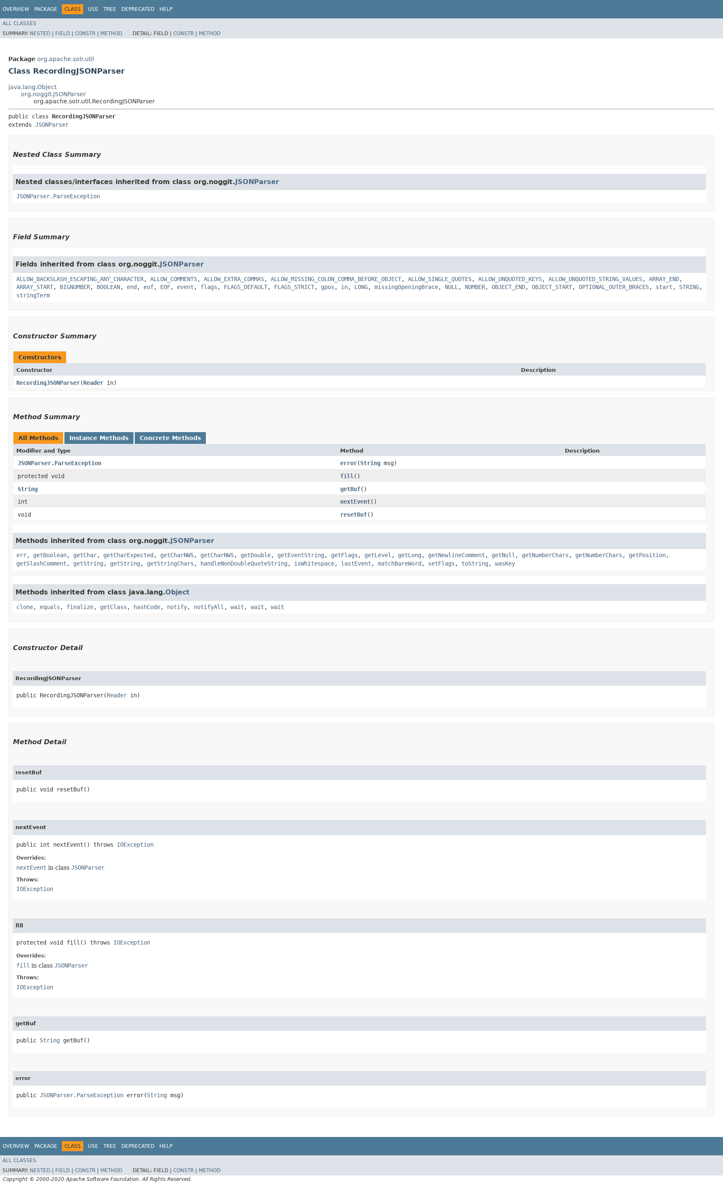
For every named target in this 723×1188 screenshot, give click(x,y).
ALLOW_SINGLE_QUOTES (440, 279)
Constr (85, 33)
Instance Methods (98, 438)
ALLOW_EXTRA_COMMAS (234, 279)
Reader (93, 382)
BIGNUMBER (75, 287)
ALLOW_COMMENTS (173, 279)
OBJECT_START (552, 287)
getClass (113, 607)
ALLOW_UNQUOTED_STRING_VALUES (595, 279)
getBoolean (50, 555)
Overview (16, 9)
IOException (135, 844)
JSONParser (52, 124)
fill (347, 476)
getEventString (300, 555)
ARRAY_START (34, 287)
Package (45, 9)
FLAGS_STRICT (294, 287)
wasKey (505, 563)
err (21, 555)
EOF (165, 287)
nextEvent (355, 501)
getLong (409, 555)
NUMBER (475, 287)
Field (62, 33)
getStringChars (170, 563)
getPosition (647, 555)
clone (24, 607)
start (664, 287)
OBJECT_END (508, 287)
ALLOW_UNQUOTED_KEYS (510, 279)
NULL (451, 287)
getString (88, 563)
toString (474, 563)
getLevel (377, 555)
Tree (109, 9)
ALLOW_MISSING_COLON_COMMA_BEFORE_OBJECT (336, 279)
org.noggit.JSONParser (53, 94)
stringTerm (33, 295)
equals (50, 607)
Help (165, 9)
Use (93, 9)
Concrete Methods (170, 438)
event (185, 287)
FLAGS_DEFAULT (245, 287)
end (132, 287)
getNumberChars (545, 555)
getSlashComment (41, 563)
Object (177, 592)
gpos (327, 287)
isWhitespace (314, 563)
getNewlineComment (456, 555)
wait (237, 607)
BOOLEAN (108, 287)
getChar (85, 555)
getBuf (350, 489)
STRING (689, 287)
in (344, 287)
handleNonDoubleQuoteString (243, 563)
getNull (503, 555)
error (348, 463)
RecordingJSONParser (48, 382)
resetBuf (353, 514)
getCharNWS (177, 555)
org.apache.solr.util (65, 59)
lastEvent (356, 563)
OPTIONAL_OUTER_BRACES (614, 287)
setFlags (441, 563)
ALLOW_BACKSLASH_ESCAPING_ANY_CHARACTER (80, 279)
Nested (40, 33)
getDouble (256, 555)
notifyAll (209, 607)
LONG (361, 287)
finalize (80, 607)
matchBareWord (399, 563)
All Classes (19, 23)
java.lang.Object (32, 87)
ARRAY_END (664, 279)
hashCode (146, 607)
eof (149, 287)
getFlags (344, 555)
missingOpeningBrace (406, 287)
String (370, 463)
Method (111, 33)
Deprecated (137, 9)
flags (208, 287)
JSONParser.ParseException (58, 196)
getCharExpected (128, 555)
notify (177, 607)
